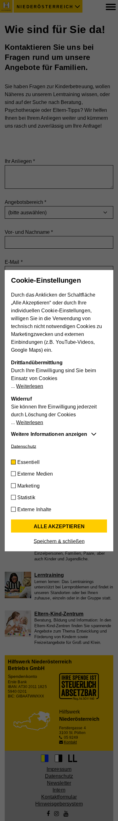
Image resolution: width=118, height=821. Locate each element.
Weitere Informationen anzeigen (49, 434)
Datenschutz (23, 445)
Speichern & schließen (59, 541)
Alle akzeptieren (59, 526)
